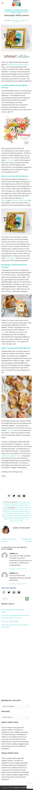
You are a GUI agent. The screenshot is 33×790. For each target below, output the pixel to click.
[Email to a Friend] (19, 496)
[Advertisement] (15, 642)
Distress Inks (6, 511)
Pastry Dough (6, 517)
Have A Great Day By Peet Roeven (14, 176)
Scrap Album (11, 258)
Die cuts (27, 509)
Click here (10, 160)
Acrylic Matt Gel (19, 507)
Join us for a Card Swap (9, 621)
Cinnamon (22, 509)
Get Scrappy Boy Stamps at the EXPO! (12, 611)
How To (26, 9)
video (27, 519)
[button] (2, 3)
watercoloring (14, 521)
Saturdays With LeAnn (19, 10)
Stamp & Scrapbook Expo (21, 505)
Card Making (18, 9)
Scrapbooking (9, 11)
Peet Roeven (15, 517)
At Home (7, 9)
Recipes (8, 10)
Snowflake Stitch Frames (20, 200)
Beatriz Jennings (13, 509)
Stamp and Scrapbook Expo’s (18, 64)
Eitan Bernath (14, 511)
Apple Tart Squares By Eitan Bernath (15, 348)
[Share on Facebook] (9, 496)
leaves (11, 515)
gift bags (11, 513)
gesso (6, 513)
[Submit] (27, 599)
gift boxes (17, 513)
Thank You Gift (13, 519)
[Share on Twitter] (14, 496)
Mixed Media (17, 515)
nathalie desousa (26, 515)
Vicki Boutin (21, 519)
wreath (21, 521)
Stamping (18, 12)
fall (26, 511)
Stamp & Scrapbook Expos (11, 456)
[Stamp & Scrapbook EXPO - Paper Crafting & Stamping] (16, 3)
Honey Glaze (25, 513)
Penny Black (23, 517)
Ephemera (22, 511)
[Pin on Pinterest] (24, 496)
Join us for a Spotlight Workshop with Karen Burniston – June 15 (15, 617)
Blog (12, 9)
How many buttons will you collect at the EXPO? (15, 626)
